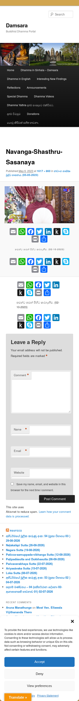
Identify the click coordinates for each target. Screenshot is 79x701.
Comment (21, 375)
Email (20, 450)
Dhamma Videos (44, 96)
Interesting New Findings (51, 79)
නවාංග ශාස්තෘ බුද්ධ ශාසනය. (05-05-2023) (38, 173)
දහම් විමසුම (14, 114)
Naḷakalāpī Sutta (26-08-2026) (25, 545)
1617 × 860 (43, 171)
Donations (33, 114)
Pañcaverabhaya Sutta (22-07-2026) (29, 564)
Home (10, 70)
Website (19, 472)
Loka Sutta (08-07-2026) (21, 573)
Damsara (17, 25)
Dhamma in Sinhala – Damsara (39, 70)
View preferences (39, 686)
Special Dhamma (17, 96)
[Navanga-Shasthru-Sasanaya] (39, 204)
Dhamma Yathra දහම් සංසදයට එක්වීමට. (30, 105)
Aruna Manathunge (19, 607)
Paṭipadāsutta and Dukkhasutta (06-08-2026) (35, 559)
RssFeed (16, 530)
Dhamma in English (19, 79)
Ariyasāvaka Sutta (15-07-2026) (26, 568)
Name (20, 429)
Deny (39, 674)
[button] (72, 621)
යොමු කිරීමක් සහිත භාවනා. (23, 122)
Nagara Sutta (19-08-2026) (23, 550)
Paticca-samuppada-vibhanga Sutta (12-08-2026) (38, 554)
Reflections (13, 87)
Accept (39, 662)
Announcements (36, 87)
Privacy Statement (48, 695)
